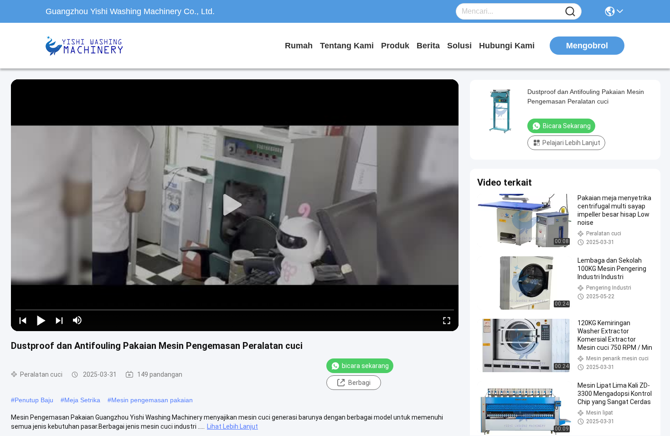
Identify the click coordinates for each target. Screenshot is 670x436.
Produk (395, 45)
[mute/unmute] (77, 320)
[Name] (570, 11)
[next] (59, 320)
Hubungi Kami (507, 45)
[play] (234, 205)
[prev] (23, 320)
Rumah (299, 45)
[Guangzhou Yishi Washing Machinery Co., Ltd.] (96, 45)
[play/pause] (41, 320)
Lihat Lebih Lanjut (232, 426)
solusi (459, 45)
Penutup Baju (34, 400)
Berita (428, 45)
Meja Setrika (82, 400)
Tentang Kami (347, 45)
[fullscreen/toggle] (447, 320)
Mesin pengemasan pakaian (152, 400)
